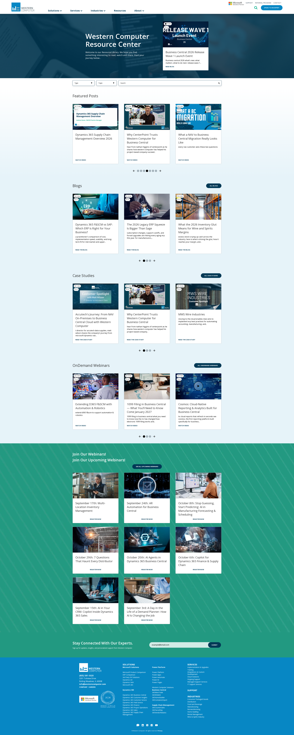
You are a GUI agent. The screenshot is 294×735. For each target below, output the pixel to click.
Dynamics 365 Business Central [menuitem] (134, 695)
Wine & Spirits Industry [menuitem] (195, 717)
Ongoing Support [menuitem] (193, 679)
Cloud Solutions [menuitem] (193, 677)
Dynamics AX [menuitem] (127, 680)
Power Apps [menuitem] (156, 675)
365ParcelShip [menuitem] (157, 710)
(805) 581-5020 (86, 675)
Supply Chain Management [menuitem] (163, 705)
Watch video (132, 160)
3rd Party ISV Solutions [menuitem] (131, 677)
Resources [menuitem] (120, 10)
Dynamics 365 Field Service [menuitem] (133, 702)
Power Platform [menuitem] (158, 667)
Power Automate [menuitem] (158, 677)
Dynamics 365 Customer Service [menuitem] (135, 700)
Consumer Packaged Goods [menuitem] (197, 699)
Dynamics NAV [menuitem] (128, 682)
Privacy (160, 731)
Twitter (147, 725)
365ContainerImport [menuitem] (159, 700)
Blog (137, 725)
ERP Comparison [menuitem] (129, 675)
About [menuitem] (138, 10)
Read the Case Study (83, 340)
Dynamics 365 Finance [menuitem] (131, 705)
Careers (92, 687)
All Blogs (214, 186)
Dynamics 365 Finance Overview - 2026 (192, 136)
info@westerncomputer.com (92, 684)
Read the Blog (81, 250)
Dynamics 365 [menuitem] (128, 690)
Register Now (95, 519)
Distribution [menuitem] (191, 702)
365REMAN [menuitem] (156, 695)
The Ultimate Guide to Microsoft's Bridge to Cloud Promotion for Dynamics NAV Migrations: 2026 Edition (94, 230)
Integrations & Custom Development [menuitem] (195, 673)
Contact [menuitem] (277, 3)
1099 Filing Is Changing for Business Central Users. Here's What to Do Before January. (197, 228)
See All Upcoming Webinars (147, 466)
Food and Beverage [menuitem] (194, 704)
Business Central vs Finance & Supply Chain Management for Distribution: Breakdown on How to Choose (146, 140)
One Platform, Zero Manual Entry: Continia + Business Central (92, 408)
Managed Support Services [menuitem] (197, 682)
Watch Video (183, 160)
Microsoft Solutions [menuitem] (131, 667)
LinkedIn (143, 725)
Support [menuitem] (249, 3)
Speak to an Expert (271, 8)
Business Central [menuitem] (159, 690)
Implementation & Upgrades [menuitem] (198, 667)
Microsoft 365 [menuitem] (128, 685)
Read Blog (170, 67)
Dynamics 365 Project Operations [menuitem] (135, 707)
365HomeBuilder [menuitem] (158, 697)
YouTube (156, 725)
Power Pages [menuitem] (157, 682)
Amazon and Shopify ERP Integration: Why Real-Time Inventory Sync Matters (144, 228)
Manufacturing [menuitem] (192, 707)
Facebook (152, 725)
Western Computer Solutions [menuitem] (163, 687)
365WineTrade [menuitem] (157, 692)
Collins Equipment (189, 314)
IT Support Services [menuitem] (194, 684)
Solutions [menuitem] (54, 10)
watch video (80, 160)
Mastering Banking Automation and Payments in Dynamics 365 (198, 406)
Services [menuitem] (75, 10)
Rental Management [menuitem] (195, 714)
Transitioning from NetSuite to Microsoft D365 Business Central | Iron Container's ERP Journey (95, 320)
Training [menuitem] (190, 670)
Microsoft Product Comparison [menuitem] (134, 672)
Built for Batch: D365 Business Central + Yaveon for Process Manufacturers (146, 408)
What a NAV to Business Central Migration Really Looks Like (94, 138)
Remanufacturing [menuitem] (193, 709)
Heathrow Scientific (139, 314)
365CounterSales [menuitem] (158, 707)
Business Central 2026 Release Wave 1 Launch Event (185, 54)
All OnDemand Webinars (208, 365)
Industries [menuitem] (97, 10)
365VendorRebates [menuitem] (159, 713)
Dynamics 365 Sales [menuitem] (130, 710)
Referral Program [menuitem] (263, 3)
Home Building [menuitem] (192, 712)
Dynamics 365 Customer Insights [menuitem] (135, 697)
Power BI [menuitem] (155, 680)
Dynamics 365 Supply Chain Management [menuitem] (133, 713)
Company (83, 687)
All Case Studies (211, 276)
